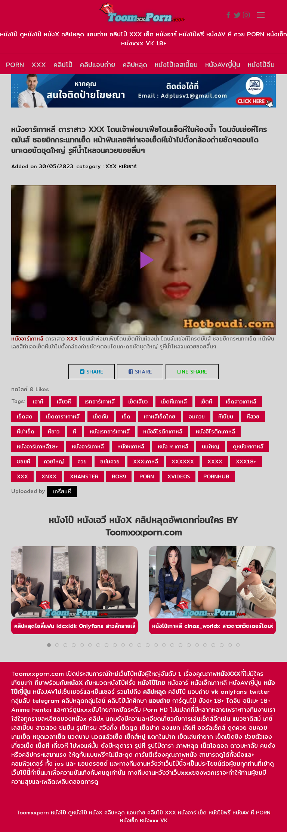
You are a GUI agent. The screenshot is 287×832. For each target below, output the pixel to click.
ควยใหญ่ (54, 461)
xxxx (214, 461)
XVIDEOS (178, 476)
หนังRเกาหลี (130, 446)
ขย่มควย (110, 461)
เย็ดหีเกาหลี (174, 401)
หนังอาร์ (127, 166)
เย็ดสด (25, 416)
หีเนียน (225, 416)
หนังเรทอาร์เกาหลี (110, 431)
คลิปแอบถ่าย (97, 64)
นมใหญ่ (210, 446)
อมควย (197, 416)
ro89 (119, 476)
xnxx (48, 476)
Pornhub (216, 476)
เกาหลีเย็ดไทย (159, 416)
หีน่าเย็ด (25, 431)
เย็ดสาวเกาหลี (241, 401)
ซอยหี (23, 461)
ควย (82, 461)
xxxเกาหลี (145, 461)
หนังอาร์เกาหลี (27, 339)
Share (93, 371)
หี (74, 431)
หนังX (75, 682)
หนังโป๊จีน (261, 64)
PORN (15, 64)
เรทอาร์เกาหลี (99, 401)
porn (146, 476)
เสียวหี (64, 401)
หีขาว (53, 431)
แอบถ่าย (159, 700)
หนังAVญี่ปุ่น (222, 64)
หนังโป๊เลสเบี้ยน (176, 64)
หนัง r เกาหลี (173, 446)
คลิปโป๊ (62, 64)
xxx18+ (246, 461)
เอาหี (38, 401)
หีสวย (253, 416)
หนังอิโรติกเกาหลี (215, 431)
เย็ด (126, 416)
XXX (38, 64)
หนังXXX (228, 673)
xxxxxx (183, 461)
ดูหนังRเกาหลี (248, 446)
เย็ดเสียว (138, 401)
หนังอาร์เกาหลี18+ (37, 446)
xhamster (84, 476)
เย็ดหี (206, 401)
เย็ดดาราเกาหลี (63, 416)
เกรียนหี (62, 491)
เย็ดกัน (100, 416)
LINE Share (192, 371)
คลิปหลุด (135, 64)
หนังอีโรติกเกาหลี (162, 431)
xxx (22, 476)
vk (214, 691)
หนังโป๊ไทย (151, 682)
